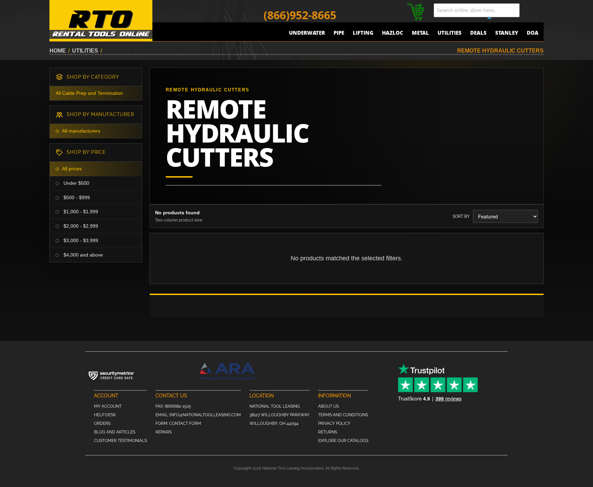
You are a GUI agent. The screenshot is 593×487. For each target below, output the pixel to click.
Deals (478, 32)
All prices (72, 168)
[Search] (533, 10)
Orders (102, 423)
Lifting (363, 32)
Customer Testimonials (120, 440)
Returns (327, 432)
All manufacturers (81, 131)
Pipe (339, 32)
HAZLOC (392, 32)
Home (57, 51)
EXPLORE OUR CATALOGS (343, 440)
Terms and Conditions (343, 414)
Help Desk (105, 414)
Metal (420, 32)
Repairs (163, 432)
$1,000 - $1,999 (80, 211)
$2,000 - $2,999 (80, 226)
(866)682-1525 (178, 406)
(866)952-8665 (300, 15)
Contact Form (185, 423)
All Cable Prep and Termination (89, 93)
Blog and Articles (114, 432)
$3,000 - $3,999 (80, 240)
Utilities (450, 32)
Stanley (506, 32)
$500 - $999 (76, 197)
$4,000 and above (82, 255)
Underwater (307, 32)
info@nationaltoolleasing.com (205, 414)
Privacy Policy (334, 423)
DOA (532, 32)
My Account (107, 406)
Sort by (461, 216)
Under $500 (75, 183)
